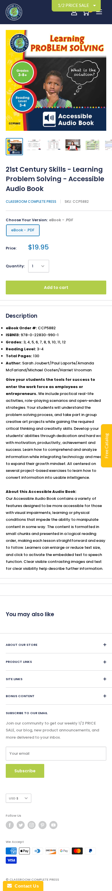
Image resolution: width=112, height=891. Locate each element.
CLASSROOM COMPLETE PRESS (31, 201)
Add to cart (56, 287)
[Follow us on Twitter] (21, 825)
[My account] (74, 12)
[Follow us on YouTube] (53, 825)
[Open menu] (99, 12)
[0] (85, 12)
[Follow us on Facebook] (10, 825)
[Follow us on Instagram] (32, 825)
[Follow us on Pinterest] (42, 825)
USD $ (13, 798)
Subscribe (25, 771)
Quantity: (15, 266)
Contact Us (25, 886)
